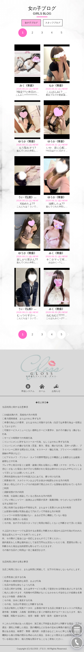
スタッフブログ (52, 22)
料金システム (28, 391)
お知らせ (56, 391)
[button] (68, 32)
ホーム (42, 391)
